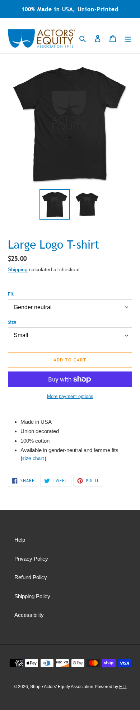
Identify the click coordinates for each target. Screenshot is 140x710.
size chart (33, 458)
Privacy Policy (31, 559)
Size (12, 322)
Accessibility (29, 615)
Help (19, 540)
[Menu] (127, 38)
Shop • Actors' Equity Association (61, 686)
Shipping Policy (32, 596)
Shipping (18, 269)
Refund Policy (30, 577)
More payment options (70, 396)
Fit (11, 294)
